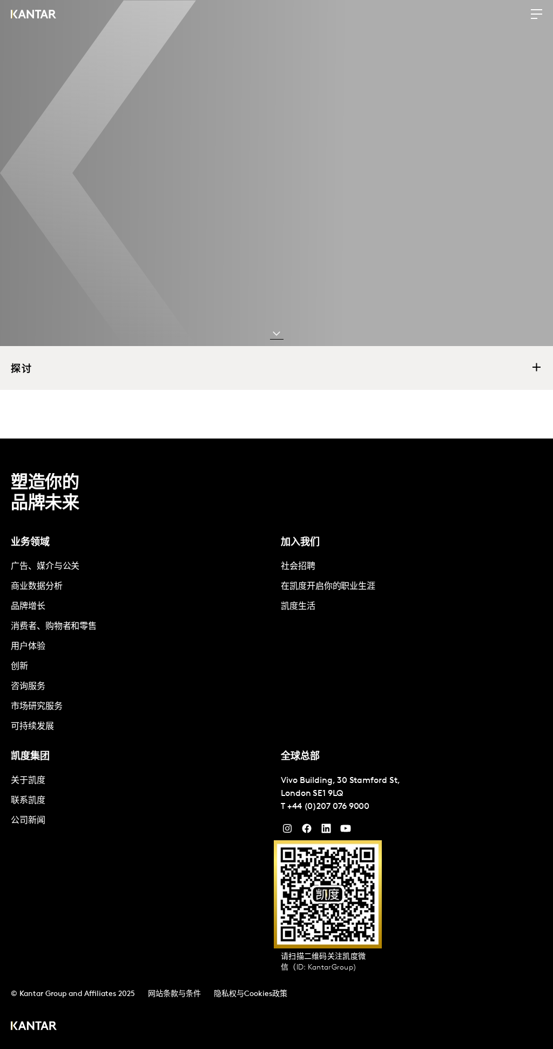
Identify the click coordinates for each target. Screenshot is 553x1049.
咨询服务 (28, 686)
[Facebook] (306, 831)
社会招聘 (298, 566)
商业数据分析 (37, 586)
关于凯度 (28, 780)
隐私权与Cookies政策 (250, 994)
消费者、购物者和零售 (54, 626)
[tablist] (276, 744)
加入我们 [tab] (300, 543)
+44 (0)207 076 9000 (328, 806)
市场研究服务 (37, 706)
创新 (19, 666)
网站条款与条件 (174, 994)
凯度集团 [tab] (30, 757)
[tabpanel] (141, 647)
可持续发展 (32, 726)
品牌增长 (28, 606)
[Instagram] (287, 831)
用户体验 (28, 646)
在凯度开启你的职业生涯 (328, 586)
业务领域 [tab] (30, 543)
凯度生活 (298, 606)
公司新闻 (28, 820)
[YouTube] (326, 831)
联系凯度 (28, 800)
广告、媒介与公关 (45, 566)
